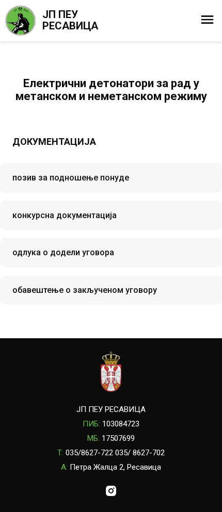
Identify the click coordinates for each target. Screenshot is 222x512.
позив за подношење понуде (70, 178)
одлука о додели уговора (63, 252)
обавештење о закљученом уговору (84, 290)
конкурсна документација (64, 215)
